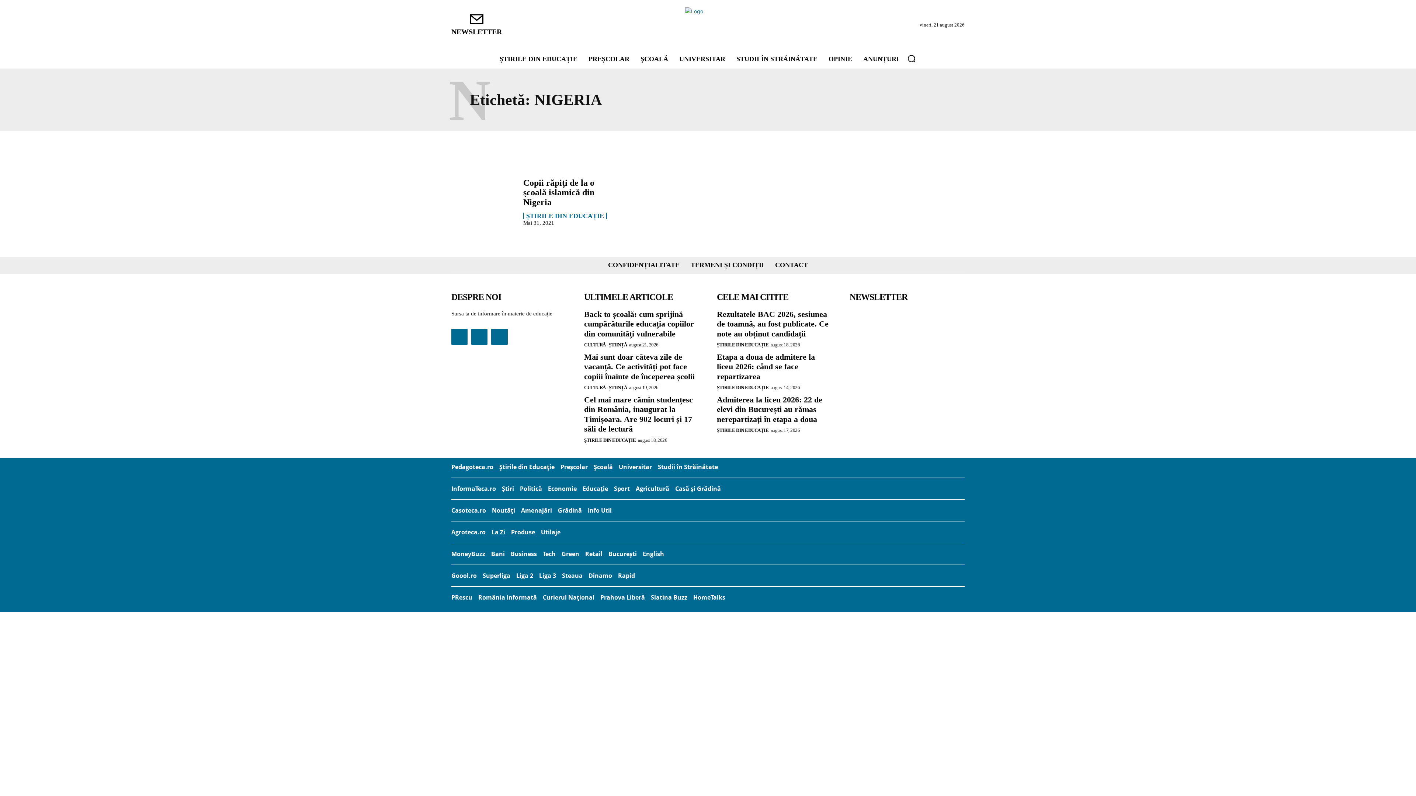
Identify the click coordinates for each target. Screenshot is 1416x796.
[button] (911, 58)
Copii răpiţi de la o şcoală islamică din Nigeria (558, 192)
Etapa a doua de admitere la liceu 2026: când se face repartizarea (766, 366)
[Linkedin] (479, 337)
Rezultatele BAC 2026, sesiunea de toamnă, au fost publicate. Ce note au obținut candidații (773, 324)
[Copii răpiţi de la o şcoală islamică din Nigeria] (483, 201)
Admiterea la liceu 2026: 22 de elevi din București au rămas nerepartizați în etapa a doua (769, 409)
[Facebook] (459, 337)
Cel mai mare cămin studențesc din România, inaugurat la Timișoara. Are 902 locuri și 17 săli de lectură (638, 414)
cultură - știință (605, 345)
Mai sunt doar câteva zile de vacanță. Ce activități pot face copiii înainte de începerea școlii (639, 366)
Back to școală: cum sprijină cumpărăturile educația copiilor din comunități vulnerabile (639, 324)
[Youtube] (499, 337)
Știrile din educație (565, 216)
